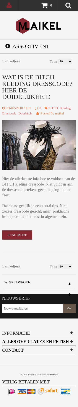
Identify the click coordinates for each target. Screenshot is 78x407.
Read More (17, 235)
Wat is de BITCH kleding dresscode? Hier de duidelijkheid (37, 86)
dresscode (9, 113)
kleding (65, 108)
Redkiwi (54, 374)
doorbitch (25, 113)
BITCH (53, 108)
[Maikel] (39, 26)
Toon (53, 61)
